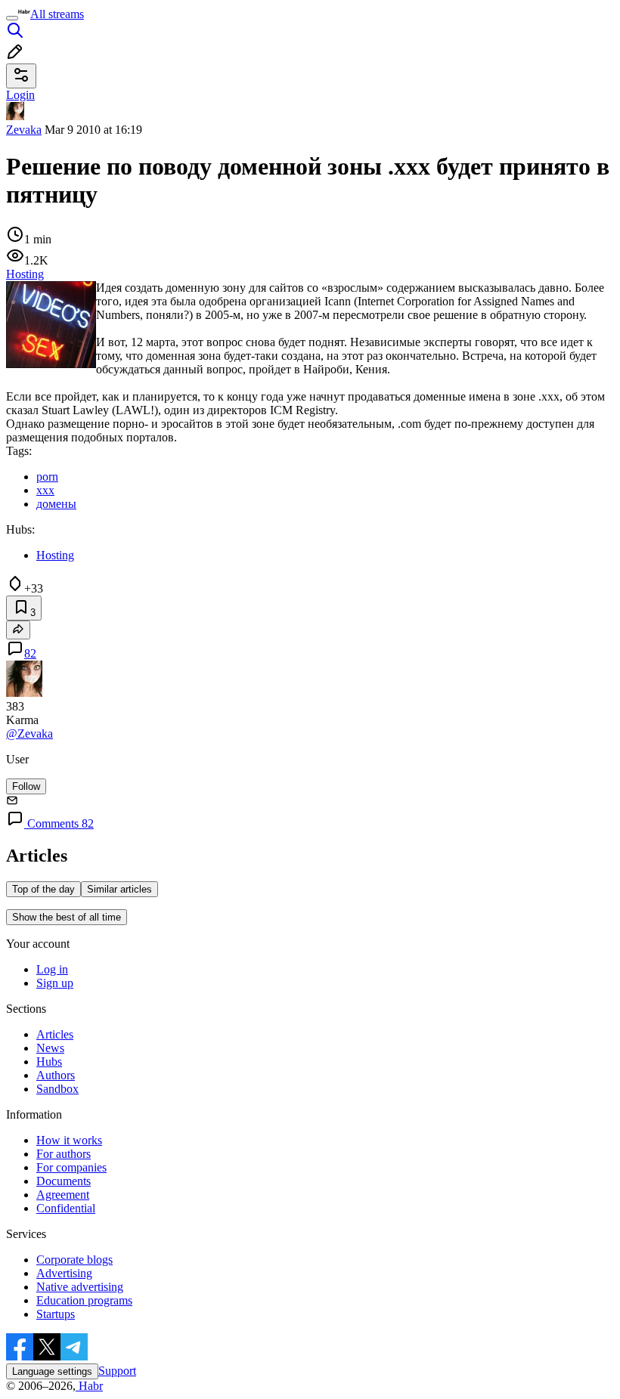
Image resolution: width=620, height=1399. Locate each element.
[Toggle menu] (12, 18)
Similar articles (119, 889)
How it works (69, 1140)
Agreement (62, 1194)
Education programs (84, 1300)
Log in (52, 969)
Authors (55, 1075)
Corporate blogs (74, 1259)
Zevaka (24, 129)
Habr (89, 1385)
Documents (63, 1181)
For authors (63, 1153)
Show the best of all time (66, 917)
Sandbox (57, 1088)
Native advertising (79, 1286)
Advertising (64, 1273)
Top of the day (43, 889)
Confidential (65, 1208)
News (50, 1048)
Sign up (54, 983)
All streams (57, 14)
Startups (55, 1314)
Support (117, 1370)
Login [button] (20, 94)
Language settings (52, 1371)
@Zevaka (29, 733)
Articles (54, 1034)
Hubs (49, 1061)
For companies (71, 1167)
